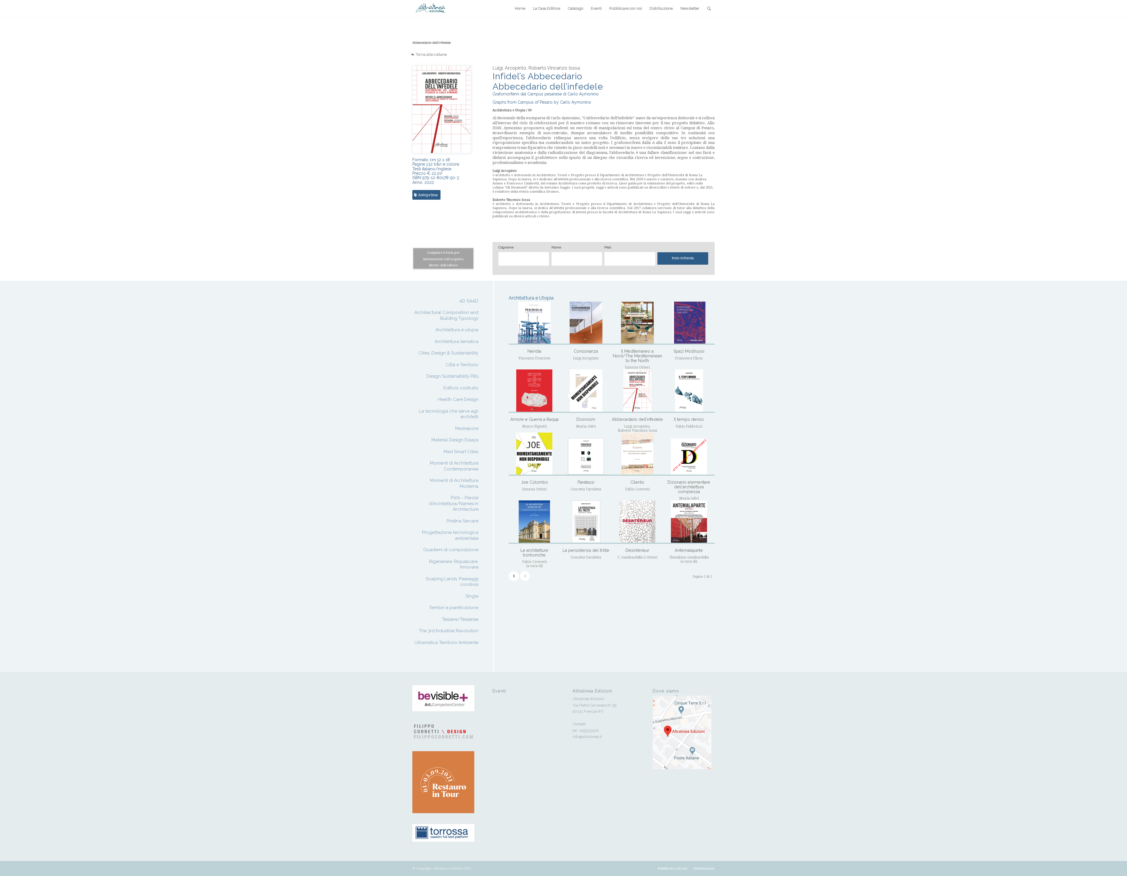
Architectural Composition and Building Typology (446, 315)
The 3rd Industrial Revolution (448, 630)
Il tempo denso (689, 419)
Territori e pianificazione (453, 607)
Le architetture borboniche (534, 552)
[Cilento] (637, 454)
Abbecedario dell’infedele (431, 43)
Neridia (534, 351)
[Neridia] (534, 323)
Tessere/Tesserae (460, 619)
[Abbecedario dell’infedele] (637, 391)
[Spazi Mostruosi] (689, 323)
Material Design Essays (454, 440)
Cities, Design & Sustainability (448, 353)
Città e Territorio (462, 364)
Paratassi (586, 482)
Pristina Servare (462, 521)
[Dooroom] (586, 391)
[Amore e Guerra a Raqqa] (534, 391)
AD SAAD (468, 301)
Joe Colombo (534, 482)
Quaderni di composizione (450, 549)
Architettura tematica (456, 341)
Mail (607, 247)
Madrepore (466, 428)
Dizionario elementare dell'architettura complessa (688, 487)
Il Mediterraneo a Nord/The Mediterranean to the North (637, 356)
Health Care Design (458, 399)
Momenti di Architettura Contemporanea (454, 466)
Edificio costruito (460, 388)
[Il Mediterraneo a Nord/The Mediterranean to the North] (637, 323)
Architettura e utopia (457, 329)
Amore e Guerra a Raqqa (534, 419)
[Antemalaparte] (689, 522)
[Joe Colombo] (534, 454)
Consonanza (586, 351)
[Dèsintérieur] (637, 522)
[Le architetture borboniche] (534, 522)
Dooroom (585, 419)
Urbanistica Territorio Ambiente (446, 642)
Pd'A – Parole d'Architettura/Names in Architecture (453, 503)
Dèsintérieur (637, 550)
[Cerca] (709, 8)
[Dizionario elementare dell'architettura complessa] (689, 454)
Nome (556, 247)
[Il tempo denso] (689, 391)
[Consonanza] (586, 323)
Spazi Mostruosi (689, 351)
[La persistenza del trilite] (586, 522)
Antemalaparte (689, 550)
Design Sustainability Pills (452, 376)
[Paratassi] (586, 454)
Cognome (506, 247)
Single (471, 596)
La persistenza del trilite (586, 550)
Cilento (637, 482)
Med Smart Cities (461, 451)
